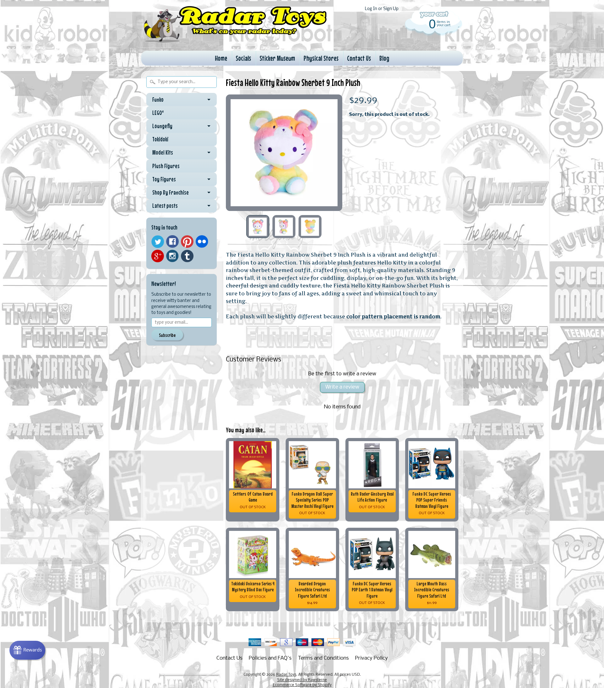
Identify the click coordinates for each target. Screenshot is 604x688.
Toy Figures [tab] (164, 179)
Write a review (342, 387)
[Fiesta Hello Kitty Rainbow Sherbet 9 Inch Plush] (257, 226)
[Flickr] (202, 241)
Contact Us (359, 58)
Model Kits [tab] (162, 152)
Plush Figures (166, 165)
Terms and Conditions (323, 658)
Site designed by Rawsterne (302, 680)
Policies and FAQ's (270, 658)
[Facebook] (172, 241)
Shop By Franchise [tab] (170, 192)
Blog (384, 58)
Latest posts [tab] (165, 205)
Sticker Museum (277, 58)
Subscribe (167, 335)
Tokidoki (160, 139)
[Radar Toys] (235, 41)
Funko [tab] (158, 99)
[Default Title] (284, 152)
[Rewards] (27, 650)
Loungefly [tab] (162, 125)
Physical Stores (321, 58)
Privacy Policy (371, 658)
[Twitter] (157, 241)
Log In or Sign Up (382, 9)
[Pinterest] (187, 241)
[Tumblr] (187, 256)
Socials (243, 58)
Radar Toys (286, 675)
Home (221, 58)
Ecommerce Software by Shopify (302, 685)
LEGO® (158, 112)
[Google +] (157, 256)
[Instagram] (172, 256)
